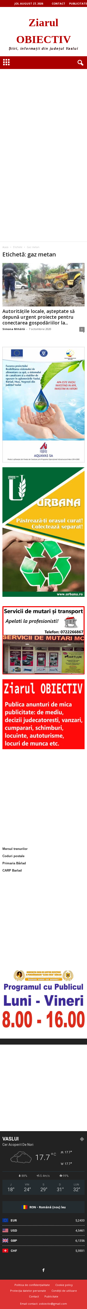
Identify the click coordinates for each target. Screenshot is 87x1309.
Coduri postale (13, 856)
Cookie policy (64, 1285)
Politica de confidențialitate (32, 1285)
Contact (58, 3)
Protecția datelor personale (28, 1290)
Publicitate (78, 3)
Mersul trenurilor (15, 849)
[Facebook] (43, 1270)
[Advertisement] (43, 107)
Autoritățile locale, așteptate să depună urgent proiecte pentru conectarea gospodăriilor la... (38, 317)
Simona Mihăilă (13, 329)
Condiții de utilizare (64, 1290)
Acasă (5, 247)
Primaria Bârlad (14, 863)
